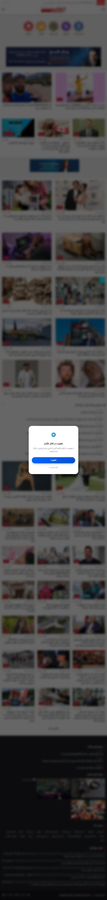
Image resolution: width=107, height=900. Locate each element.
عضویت (53, 460)
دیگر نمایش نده (53, 467)
